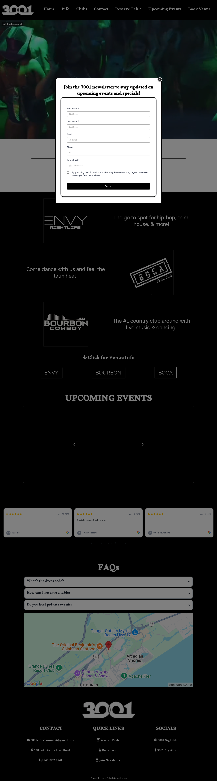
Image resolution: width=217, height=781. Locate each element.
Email (70, 134)
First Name (73, 108)
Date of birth (73, 160)
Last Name (73, 121)
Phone (71, 147)
